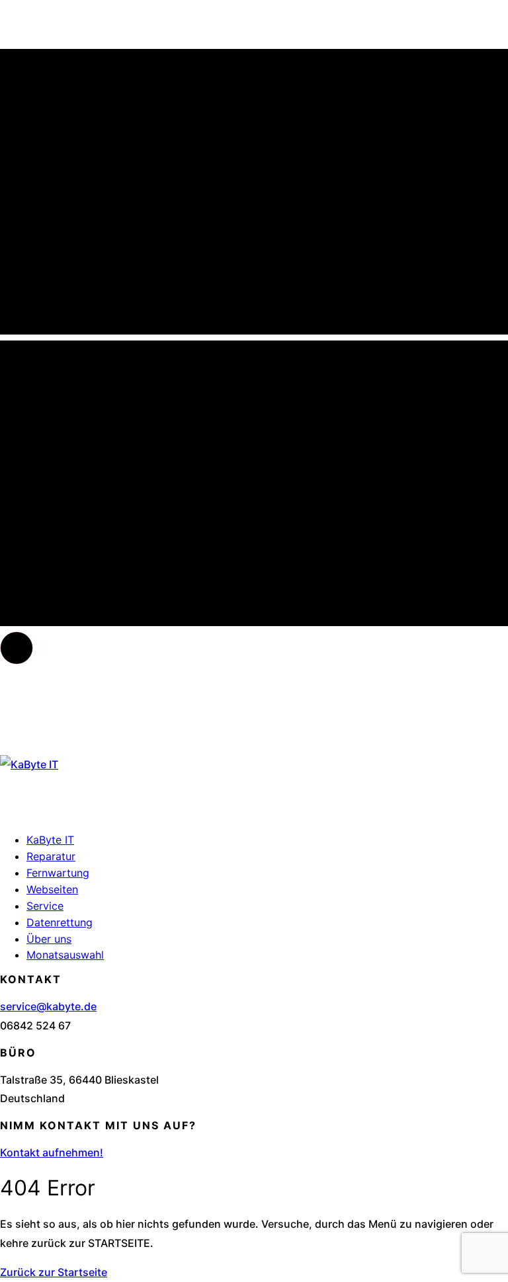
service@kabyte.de (48, 1006)
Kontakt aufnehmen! (51, 1152)
